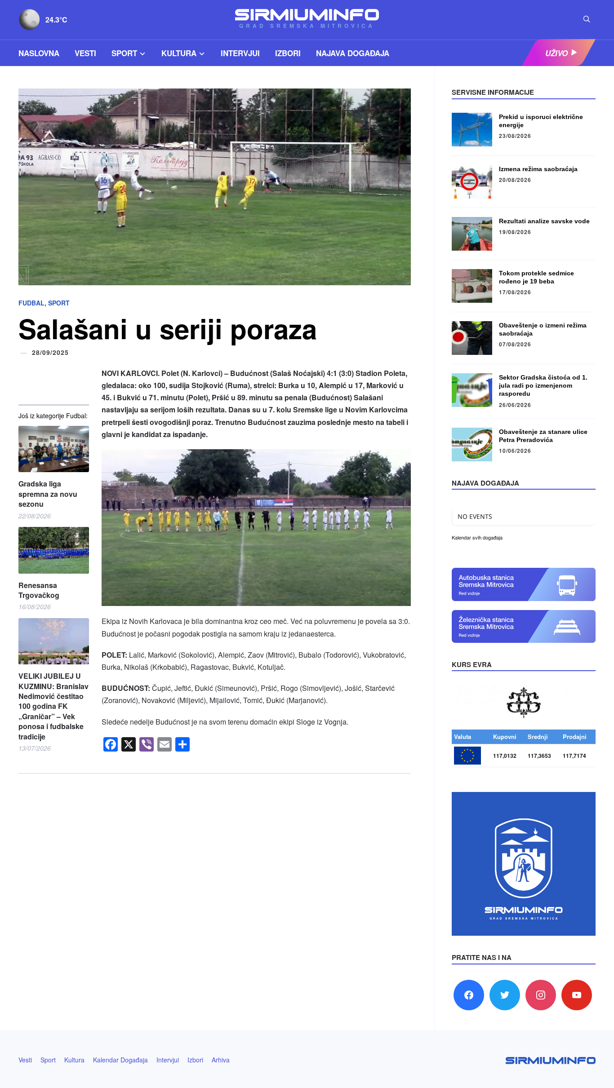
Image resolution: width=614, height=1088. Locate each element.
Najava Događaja (352, 53)
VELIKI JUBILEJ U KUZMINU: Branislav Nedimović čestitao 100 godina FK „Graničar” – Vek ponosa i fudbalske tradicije (53, 706)
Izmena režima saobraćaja (538, 168)
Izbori (288, 53)
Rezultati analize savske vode (544, 221)
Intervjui (240, 53)
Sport (124, 53)
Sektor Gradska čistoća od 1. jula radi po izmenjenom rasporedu (543, 385)
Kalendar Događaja (120, 1059)
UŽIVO (556, 53)
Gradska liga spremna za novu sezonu (47, 494)
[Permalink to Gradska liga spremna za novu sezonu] (53, 449)
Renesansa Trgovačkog (38, 590)
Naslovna (38, 53)
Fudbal (31, 302)
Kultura (178, 53)
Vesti (85, 53)
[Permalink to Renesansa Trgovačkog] (53, 550)
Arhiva (221, 1059)
